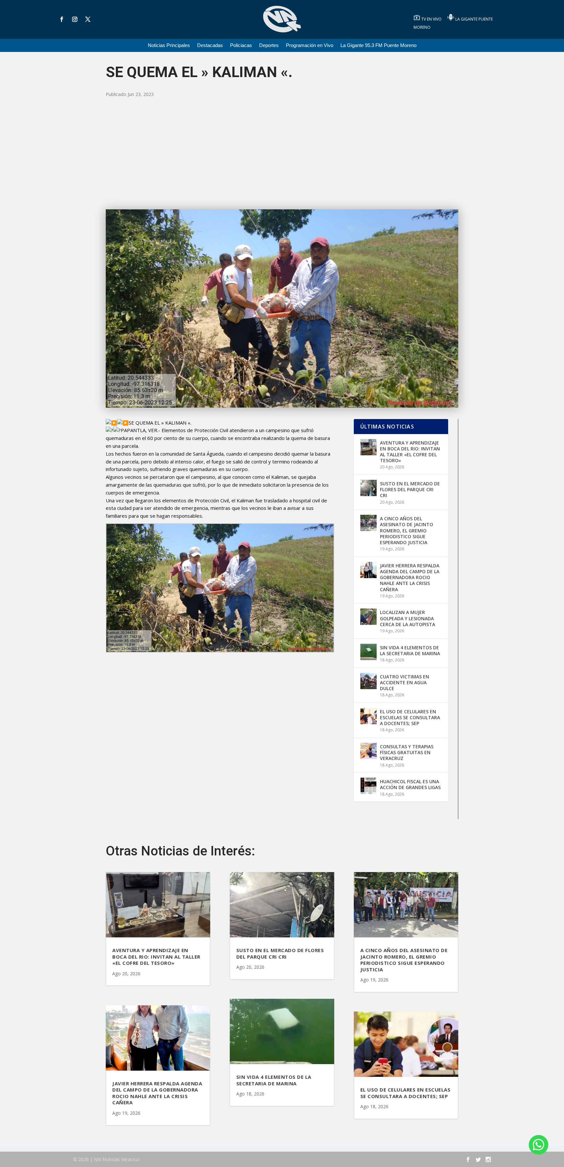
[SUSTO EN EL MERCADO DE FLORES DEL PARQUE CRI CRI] (368, 488)
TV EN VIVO (432, 19)
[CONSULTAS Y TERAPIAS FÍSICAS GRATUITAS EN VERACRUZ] (368, 751)
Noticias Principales (169, 45)
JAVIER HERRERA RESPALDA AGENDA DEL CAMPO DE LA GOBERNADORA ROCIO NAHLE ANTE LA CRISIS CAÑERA (409, 577)
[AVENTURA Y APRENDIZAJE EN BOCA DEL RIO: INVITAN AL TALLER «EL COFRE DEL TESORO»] (368, 447)
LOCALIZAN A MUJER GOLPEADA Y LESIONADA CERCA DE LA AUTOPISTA (407, 618)
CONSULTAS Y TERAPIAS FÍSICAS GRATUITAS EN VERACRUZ (406, 752)
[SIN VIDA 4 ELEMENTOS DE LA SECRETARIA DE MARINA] (368, 652)
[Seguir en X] (88, 19)
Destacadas (210, 45)
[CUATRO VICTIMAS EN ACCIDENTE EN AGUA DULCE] (368, 681)
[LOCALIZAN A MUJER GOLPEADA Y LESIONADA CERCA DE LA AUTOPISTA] (368, 616)
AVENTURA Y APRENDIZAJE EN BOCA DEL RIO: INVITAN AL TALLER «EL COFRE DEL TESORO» (410, 452)
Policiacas (241, 45)
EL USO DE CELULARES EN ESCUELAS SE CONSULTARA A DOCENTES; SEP (410, 717)
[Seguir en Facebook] (61, 19)
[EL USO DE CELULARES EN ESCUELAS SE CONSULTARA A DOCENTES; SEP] (368, 716)
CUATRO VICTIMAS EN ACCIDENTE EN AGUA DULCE (404, 682)
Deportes (269, 45)
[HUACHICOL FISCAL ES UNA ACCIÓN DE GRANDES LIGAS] (368, 786)
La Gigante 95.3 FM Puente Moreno (378, 45)
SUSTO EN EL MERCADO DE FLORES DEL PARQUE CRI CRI (410, 489)
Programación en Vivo (309, 45)
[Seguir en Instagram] (75, 19)
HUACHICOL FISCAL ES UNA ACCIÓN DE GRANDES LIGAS (410, 784)
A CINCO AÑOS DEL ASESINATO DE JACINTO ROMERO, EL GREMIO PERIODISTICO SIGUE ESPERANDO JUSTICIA (406, 530)
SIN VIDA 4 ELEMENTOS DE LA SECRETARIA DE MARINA (410, 650)
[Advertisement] (282, 154)
